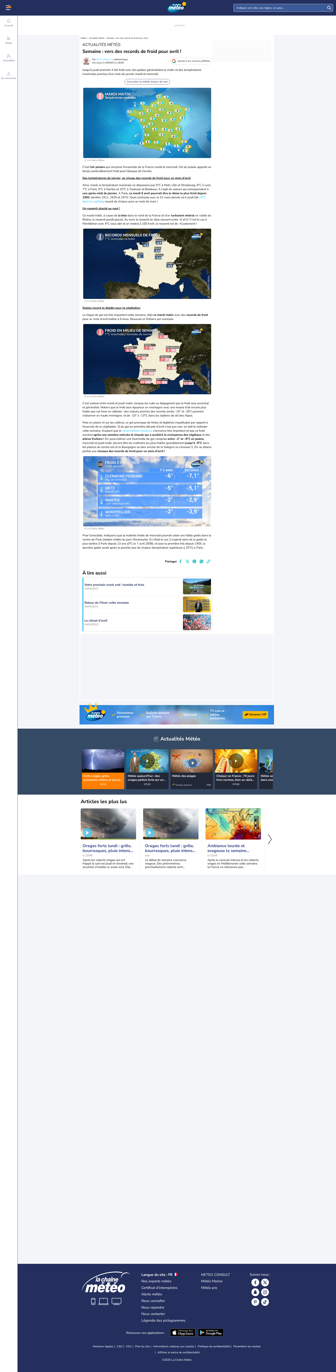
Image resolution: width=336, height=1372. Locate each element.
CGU (119, 1346)
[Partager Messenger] (194, 561)
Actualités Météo (96, 38)
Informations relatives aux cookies (173, 1346)
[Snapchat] (255, 1292)
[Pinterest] (255, 1302)
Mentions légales (103, 1346)
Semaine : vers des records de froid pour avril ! (127, 38)
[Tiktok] (265, 1302)
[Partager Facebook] (180, 561)
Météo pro (209, 1287)
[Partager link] (208, 561)
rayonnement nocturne (137, 431)
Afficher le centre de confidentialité (179, 1352)
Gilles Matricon (104, 59)
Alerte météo (151, 1294)
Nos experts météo (156, 1281)
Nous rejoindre (152, 1307)
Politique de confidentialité (214, 1346)
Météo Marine (212, 1281)
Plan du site (142, 1346)
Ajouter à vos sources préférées (194, 60)
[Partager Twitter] (187, 561)
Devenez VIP (257, 714)
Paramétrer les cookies (247, 1346)
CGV (129, 1346)
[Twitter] (265, 1282)
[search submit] (329, 8)
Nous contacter (153, 1313)
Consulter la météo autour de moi (147, 81)
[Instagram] (265, 1292)
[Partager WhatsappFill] (201, 561)
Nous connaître (153, 1300)
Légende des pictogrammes (163, 1320)
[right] (270, 762)
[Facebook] (255, 1282)
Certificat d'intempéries (159, 1287)
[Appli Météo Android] (210, 1333)
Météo (83, 38)
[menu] (9, 8)
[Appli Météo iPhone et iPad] (182, 1333)
